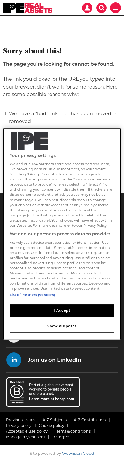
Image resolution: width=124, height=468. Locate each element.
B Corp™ (61, 437)
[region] (62, 234)
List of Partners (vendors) (32, 295)
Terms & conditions (73, 431)
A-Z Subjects (54, 420)
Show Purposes (61, 326)
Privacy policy (19, 425)
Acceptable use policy (27, 431)
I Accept (62, 310)
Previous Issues (20, 420)
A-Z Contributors (90, 420)
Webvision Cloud (78, 453)
